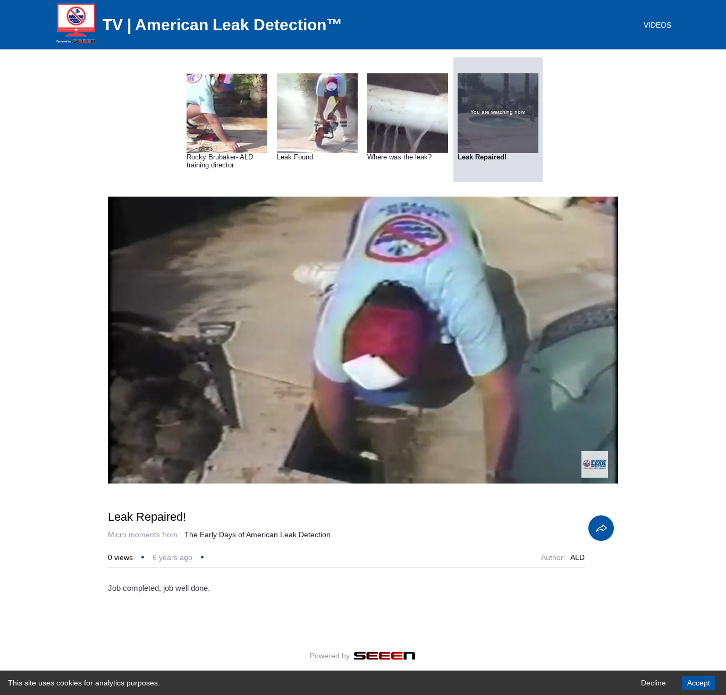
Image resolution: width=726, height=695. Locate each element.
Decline (653, 683)
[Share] (601, 528)
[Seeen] (384, 655)
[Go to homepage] (76, 42)
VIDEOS (657, 25)
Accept (698, 683)
